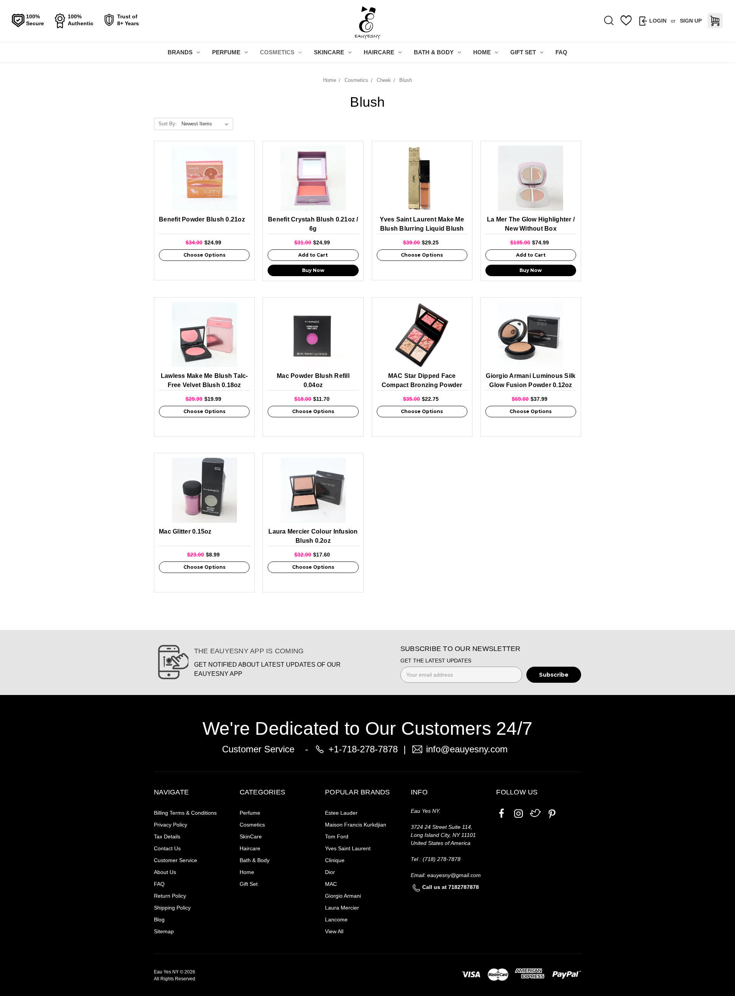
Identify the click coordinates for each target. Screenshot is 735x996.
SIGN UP (691, 21)
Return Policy (170, 896)
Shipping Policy (172, 908)
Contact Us (167, 848)
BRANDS (180, 52)
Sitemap (164, 931)
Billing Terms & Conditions (185, 813)
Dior (330, 872)
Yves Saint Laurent (348, 848)
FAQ (561, 52)
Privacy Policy (170, 825)
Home (482, 52)
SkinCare (329, 52)
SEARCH (609, 21)
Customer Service (175, 860)
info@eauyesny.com (467, 749)
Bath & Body (434, 52)
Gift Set (523, 52)
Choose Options (204, 255)
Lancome (336, 919)
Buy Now (313, 270)
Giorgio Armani (343, 896)
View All (334, 931)
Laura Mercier (342, 908)
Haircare (379, 52)
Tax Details (167, 836)
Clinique (335, 860)
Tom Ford (336, 836)
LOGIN (657, 21)
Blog (159, 919)
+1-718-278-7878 (363, 749)
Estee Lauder (341, 813)
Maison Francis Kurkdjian (355, 825)
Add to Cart (313, 255)
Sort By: (167, 124)
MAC (331, 884)
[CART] (715, 21)
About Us (165, 872)
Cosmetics (277, 52)
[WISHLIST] (626, 20)
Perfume (226, 52)
